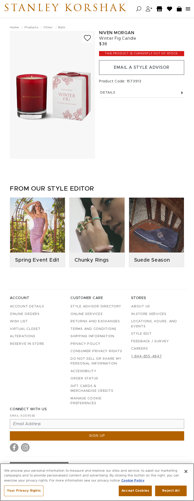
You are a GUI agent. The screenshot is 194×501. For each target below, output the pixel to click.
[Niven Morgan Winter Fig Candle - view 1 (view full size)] (52, 95)
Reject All (170, 490)
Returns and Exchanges (95, 321)
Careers (139, 348)
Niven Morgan (116, 33)
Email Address (22, 415)
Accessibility (83, 371)
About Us (140, 306)
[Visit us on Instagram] (25, 447)
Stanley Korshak (65, 9)
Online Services (86, 314)
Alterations (22, 336)
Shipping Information (92, 336)
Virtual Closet (25, 329)
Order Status (84, 378)
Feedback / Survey (150, 341)
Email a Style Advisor (141, 67)
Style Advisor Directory (95, 306)
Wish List (19, 321)
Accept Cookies (135, 490)
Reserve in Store (27, 344)
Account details (27, 306)
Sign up (97, 436)
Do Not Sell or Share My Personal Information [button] (95, 361)
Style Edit (141, 333)
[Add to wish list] (87, 38)
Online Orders (25, 314)
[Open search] (138, 9)
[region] (97, 482)
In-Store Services (148, 314)
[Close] (185, 471)
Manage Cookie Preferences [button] (86, 401)
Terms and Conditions (93, 329)
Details (107, 92)
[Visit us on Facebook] (14, 447)
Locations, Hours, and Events (154, 324)
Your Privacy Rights (24, 490)
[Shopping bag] (179, 9)
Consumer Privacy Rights (96, 351)
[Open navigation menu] (188, 9)
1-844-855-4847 (146, 356)
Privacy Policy (85, 344)
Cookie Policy (132, 480)
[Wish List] (170, 9)
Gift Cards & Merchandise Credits (91, 388)
